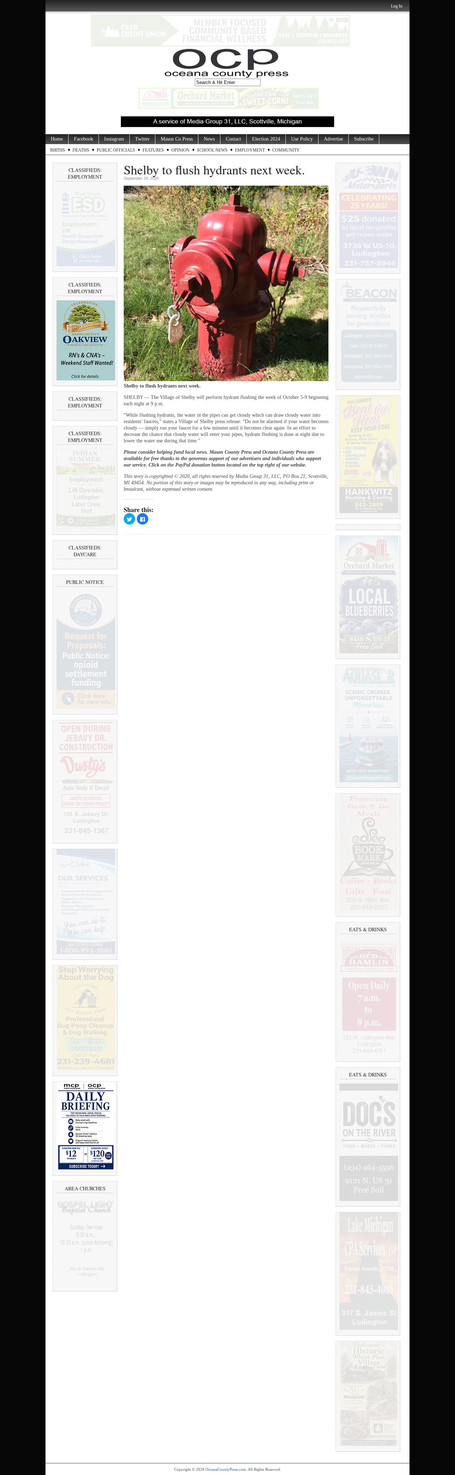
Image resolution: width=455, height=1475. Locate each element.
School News (212, 150)
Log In (396, 6)
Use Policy (302, 139)
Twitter (142, 139)
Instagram (114, 139)
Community (286, 150)
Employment (250, 150)
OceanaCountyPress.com (225, 1469)
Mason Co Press (177, 139)
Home (57, 139)
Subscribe (364, 139)
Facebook (83, 139)
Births (57, 150)
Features (153, 150)
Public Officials (116, 150)
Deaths (81, 150)
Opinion (180, 150)
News (209, 139)
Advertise (333, 139)
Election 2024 (266, 139)
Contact (233, 139)
